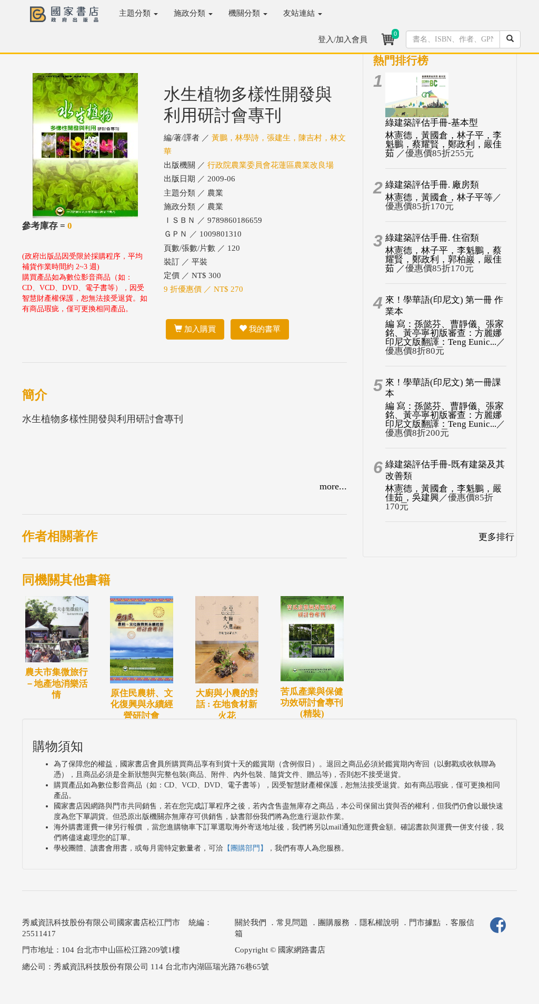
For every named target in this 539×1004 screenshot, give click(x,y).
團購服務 (334, 922)
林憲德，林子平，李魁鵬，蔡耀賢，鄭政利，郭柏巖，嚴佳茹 (443, 259)
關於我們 (250, 922)
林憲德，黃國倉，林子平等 (439, 197)
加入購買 (199, 329)
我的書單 (264, 329)
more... (333, 486)
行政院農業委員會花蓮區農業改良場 (270, 165)
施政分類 (190, 13)
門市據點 (425, 922)
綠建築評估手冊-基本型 (431, 123)
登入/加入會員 (342, 39)
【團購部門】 (245, 848)
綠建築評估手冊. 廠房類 (432, 185)
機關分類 (245, 13)
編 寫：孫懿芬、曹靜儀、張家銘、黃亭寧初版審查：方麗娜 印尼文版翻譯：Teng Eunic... (444, 333)
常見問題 (292, 922)
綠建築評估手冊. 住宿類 (432, 238)
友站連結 (300, 13)
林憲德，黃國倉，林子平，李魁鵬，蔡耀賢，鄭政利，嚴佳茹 (443, 144)
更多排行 (496, 537)
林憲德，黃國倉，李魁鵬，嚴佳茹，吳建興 (443, 493)
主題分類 (136, 13)
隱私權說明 (379, 922)
